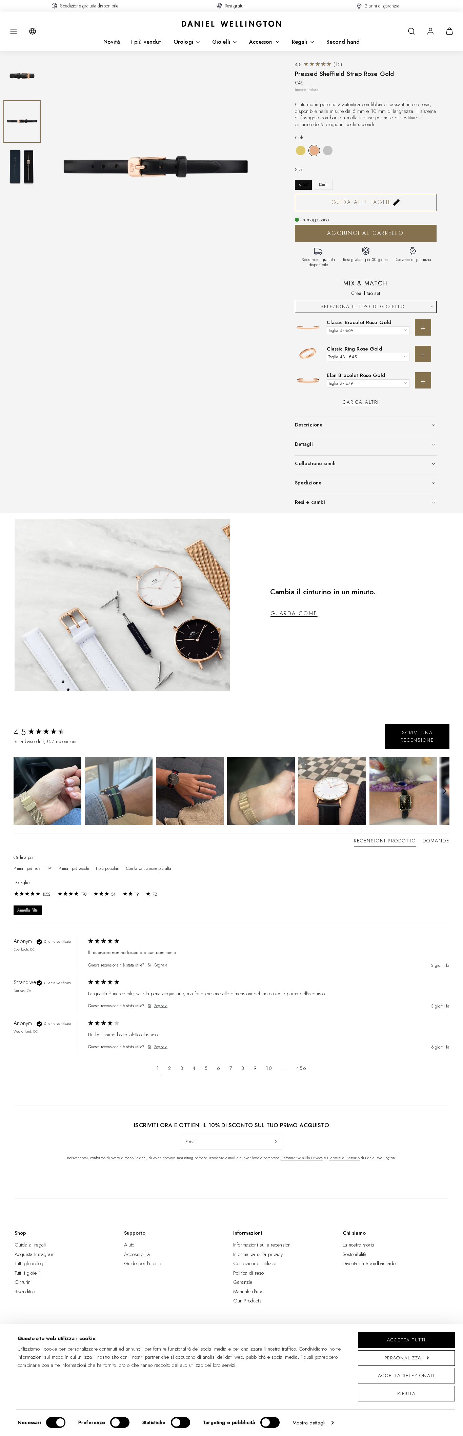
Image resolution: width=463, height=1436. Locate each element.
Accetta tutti (406, 1340)
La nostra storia (358, 1245)
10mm (323, 184)
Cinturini (23, 1282)
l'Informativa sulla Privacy (302, 1157)
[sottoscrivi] (275, 1142)
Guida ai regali (30, 1245)
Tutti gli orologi (30, 1263)
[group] (49, 732)
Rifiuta (406, 1393)
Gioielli (221, 42)
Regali (299, 42)
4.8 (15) (318, 64)
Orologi (183, 42)
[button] (13, 31)
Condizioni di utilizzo (254, 1263)
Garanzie (242, 1282)
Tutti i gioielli (27, 1273)
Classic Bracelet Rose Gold (359, 322)
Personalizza (403, 1358)
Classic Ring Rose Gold (354, 349)
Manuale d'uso (248, 1291)
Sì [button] (149, 965)
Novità (111, 42)
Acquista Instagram (35, 1254)
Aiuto (129, 1245)
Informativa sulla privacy (258, 1254)
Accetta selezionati (406, 1375)
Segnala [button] (160, 965)
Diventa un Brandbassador (370, 1263)
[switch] (119, 1422)
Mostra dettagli (309, 1423)
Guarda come (294, 613)
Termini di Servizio (344, 1157)
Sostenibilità (355, 1254)
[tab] (385, 842)
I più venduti (147, 42)
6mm (303, 184)
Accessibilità (137, 1254)
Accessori (261, 42)
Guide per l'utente (142, 1263)
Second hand (343, 42)
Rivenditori (25, 1291)
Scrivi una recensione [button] (417, 736)
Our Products (247, 1300)
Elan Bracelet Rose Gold (356, 375)
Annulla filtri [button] (27, 910)
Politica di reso (248, 1273)
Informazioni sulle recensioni (262, 1245)
